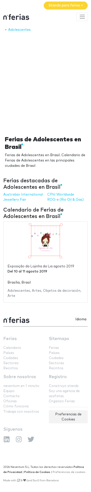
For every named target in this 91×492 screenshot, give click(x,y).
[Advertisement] (45, 82)
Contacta (11, 396)
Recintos (10, 368)
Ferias (10, 339)
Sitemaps (59, 339)
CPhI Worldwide (60, 194)
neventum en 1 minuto (21, 386)
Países (8, 353)
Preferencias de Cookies (68, 417)
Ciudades (10, 358)
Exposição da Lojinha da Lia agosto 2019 (41, 266)
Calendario (12, 348)
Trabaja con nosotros (21, 411)
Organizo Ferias (62, 401)
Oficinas (10, 401)
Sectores (11, 363)
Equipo (9, 391)
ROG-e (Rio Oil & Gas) (65, 199)
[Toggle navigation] (82, 17)
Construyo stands (64, 386)
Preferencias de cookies (69, 472)
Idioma (80, 319)
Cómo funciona (15, 406)
